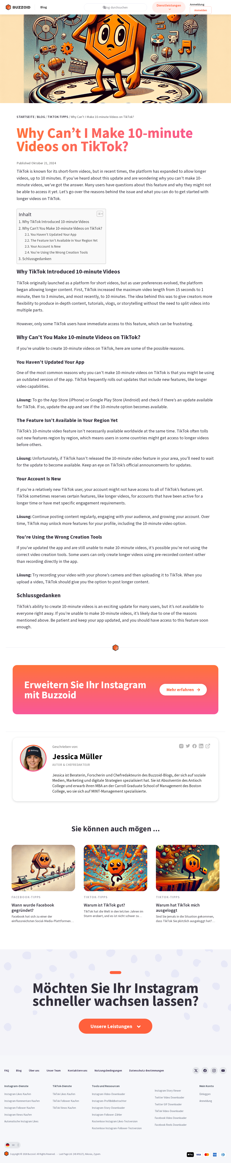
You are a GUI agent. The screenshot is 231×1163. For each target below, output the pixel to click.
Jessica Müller (77, 756)
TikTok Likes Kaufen (64, 1094)
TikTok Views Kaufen (64, 1107)
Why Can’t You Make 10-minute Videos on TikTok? (62, 228)
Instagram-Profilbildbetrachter (109, 1101)
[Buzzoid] (20, 7)
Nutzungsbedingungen (108, 1070)
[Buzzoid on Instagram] (214, 1070)
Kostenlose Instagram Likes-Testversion (115, 1121)
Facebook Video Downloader (171, 1118)
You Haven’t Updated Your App (53, 234)
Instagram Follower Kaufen (19, 1107)
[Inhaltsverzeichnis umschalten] (98, 214)
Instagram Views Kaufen (18, 1114)
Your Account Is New (45, 246)
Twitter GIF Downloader (168, 1104)
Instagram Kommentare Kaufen (22, 1101)
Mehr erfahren (180, 689)
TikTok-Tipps (57, 117)
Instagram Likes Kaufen (17, 1094)
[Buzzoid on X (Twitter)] (196, 1070)
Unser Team (54, 1070)
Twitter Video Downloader (169, 1097)
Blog (43, 7)
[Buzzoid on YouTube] (223, 1070)
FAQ (6, 1070)
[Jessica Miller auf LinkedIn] (201, 746)
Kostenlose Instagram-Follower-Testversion (117, 1128)
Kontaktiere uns (77, 1070)
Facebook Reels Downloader (171, 1124)
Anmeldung (197, 4)
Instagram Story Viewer (168, 1090)
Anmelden (200, 10)
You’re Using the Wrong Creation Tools (59, 252)
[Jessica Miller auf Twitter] (188, 746)
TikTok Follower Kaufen (66, 1101)
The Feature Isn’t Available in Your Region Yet (64, 240)
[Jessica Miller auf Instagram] (181, 746)
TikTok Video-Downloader (169, 1111)
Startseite (25, 117)
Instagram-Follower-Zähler (107, 1114)
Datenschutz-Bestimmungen (146, 1070)
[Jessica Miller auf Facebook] (194, 746)
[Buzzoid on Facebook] (205, 1070)
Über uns (34, 1070)
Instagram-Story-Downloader (108, 1107)
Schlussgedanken (36, 258)
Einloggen (205, 1094)
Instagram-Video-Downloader (108, 1094)
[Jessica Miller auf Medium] (208, 746)
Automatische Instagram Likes (21, 1121)
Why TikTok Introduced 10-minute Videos (55, 221)
